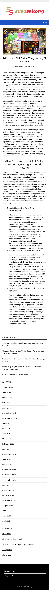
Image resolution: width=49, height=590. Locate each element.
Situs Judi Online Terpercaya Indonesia (18, 544)
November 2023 (9, 475)
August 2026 (7, 387)
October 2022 (8, 495)
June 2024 (6, 459)
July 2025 (6, 423)
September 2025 (9, 418)
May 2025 (6, 428)
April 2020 (6, 521)
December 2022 (9, 490)
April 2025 (6, 433)
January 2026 (7, 408)
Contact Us (8, 576)
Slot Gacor (6, 555)
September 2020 (9, 500)
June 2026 (6, 392)
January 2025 (8, 449)
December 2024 (9, 454)
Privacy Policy (9, 571)
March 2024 (7, 464)
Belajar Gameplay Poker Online (15, 375)
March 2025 (7, 439)
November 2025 (9, 413)
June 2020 (6, 516)
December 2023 (9, 469)
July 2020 (6, 511)
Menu (44, 22)
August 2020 (7, 505)
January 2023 (7, 485)
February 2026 (8, 403)
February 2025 (8, 444)
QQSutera (6, 534)
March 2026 (7, 398)
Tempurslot (7, 550)
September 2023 (9, 480)
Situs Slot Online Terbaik (12, 539)
